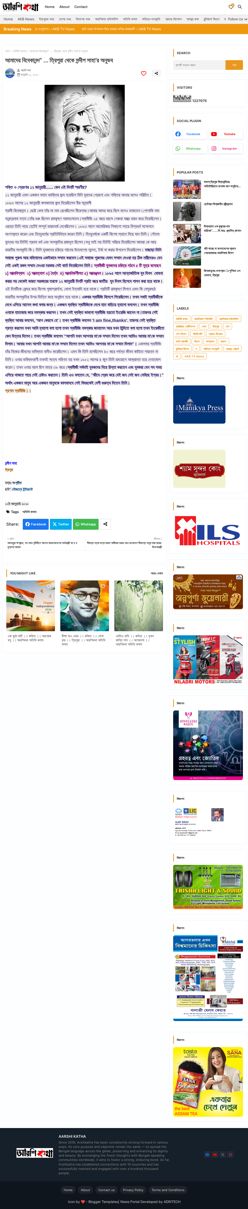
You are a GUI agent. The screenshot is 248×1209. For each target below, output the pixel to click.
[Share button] (105, 524)
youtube (229, 134)
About (64, 7)
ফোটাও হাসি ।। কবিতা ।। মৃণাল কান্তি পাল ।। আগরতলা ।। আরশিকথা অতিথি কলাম (135, 640)
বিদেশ (197, 341)
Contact (80, 7)
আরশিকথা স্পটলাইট (203, 319)
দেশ (227, 326)
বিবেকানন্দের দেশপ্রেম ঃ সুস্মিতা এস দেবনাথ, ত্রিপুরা (222, 273)
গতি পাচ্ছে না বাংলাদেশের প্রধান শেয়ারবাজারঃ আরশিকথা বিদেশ (220, 250)
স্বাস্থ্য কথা (192, 19)
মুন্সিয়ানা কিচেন (211, 19)
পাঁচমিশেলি (197, 334)
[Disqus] (84, 719)
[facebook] (207, 1154)
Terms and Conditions (168, 1190)
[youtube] (215, 1154)
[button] (240, 7)
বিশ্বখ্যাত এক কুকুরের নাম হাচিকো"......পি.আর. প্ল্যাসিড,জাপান (222, 228)
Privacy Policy (133, 1190)
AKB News (26, 19)
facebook (193, 134)
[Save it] (144, 73)
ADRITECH (172, 1202)
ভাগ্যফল (210, 341)
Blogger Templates (103, 1202)
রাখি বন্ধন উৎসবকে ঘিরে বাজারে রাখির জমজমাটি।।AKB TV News (91, 29)
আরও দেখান (157, 573)
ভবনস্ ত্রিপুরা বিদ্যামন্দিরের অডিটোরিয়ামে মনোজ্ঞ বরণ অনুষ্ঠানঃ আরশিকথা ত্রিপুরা (221, 184)
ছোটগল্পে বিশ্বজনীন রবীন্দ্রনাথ (218, 204)
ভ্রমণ (223, 341)
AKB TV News (194, 356)
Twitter (63, 524)
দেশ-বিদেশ (181, 334)
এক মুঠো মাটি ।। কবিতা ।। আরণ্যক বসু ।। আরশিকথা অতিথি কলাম (29, 638)
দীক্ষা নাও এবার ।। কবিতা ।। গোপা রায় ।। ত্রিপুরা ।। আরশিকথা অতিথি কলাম (83, 640)
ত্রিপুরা (216, 326)
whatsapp (193, 148)
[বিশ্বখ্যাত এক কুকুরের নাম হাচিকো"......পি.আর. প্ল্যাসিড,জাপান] (187, 233)
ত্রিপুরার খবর (46, 19)
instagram (229, 148)
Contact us (106, 1190)
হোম (7, 51)
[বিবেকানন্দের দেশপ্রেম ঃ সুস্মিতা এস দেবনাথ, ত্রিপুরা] (187, 278)
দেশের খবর (65, 19)
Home (49, 7)
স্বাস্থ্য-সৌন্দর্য (232, 349)
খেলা (204, 326)
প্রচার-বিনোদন (173, 19)
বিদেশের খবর (83, 19)
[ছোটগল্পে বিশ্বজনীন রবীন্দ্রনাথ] (187, 211)
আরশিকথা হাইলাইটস (106, 19)
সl (177, 356)
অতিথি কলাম (130, 19)
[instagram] (230, 1154)
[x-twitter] (223, 1154)
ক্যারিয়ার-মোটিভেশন (185, 326)
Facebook (38, 524)
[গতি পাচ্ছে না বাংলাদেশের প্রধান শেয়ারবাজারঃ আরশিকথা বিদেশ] (187, 256)
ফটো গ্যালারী (182, 341)
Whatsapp (88, 524)
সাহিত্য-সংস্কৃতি (151, 19)
